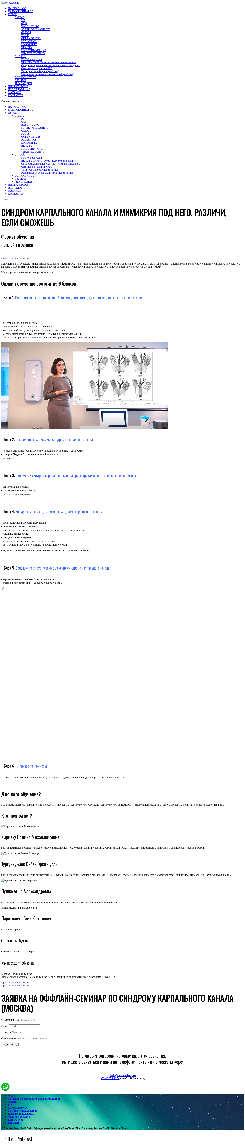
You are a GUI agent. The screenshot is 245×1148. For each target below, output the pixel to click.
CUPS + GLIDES (31, 38)
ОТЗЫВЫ (20, 80)
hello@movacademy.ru (123, 1075)
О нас (11, 1095)
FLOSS (25, 35)
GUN (24, 23)
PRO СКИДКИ (23, 83)
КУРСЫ (12, 14)
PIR (23, 20)
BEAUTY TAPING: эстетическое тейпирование (48, 62)
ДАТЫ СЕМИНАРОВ (21, 11)
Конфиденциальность (21, 1113)
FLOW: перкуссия (31, 59)
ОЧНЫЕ (19, 17)
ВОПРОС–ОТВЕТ (25, 77)
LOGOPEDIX (29, 44)
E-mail (4, 1026)
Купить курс (15, 1119)
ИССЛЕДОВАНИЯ (19, 89)
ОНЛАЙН (20, 56)
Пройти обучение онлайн (15, 258)
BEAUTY (26, 47)
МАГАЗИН (14, 92)
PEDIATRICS (29, 41)
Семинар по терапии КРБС (36, 68)
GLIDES (26, 32)
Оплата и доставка (19, 1116)
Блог (11, 1104)
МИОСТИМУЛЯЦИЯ (33, 50)
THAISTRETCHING (33, 53)
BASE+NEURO (30, 26)
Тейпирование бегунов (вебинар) (40, 71)
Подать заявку (10, 1045)
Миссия (12, 1101)
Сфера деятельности (12, 1038)
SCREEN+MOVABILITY (35, 29)
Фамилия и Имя (10, 1019)
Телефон (6, 1032)
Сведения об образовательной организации (34, 1098)
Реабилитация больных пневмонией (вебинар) (47, 74)
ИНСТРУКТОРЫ (18, 86)
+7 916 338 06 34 (110, 1078)
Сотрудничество (18, 1107)
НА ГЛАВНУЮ (17, 8)
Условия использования (22, 1110)
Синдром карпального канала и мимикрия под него (50, 65)
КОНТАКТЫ (15, 95)
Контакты (14, 1122)
